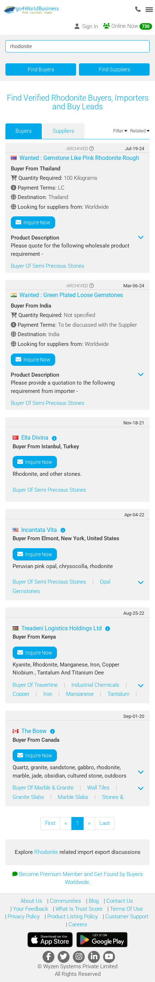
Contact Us (119, 901)
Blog (93, 901)
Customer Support (126, 916)
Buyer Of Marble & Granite (44, 787)
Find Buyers (41, 69)
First (50, 823)
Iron (48, 694)
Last (104, 823)
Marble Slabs (74, 797)
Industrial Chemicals (96, 685)
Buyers (23, 131)
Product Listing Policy (72, 916)
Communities (64, 901)
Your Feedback (30, 909)
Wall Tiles (99, 787)
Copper (22, 694)
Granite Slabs (29, 797)
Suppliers (63, 131)
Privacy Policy (23, 916)
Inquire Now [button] (35, 222)
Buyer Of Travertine (36, 685)
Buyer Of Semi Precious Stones (47, 266)
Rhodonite (46, 852)
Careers (77, 924)
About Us (31, 901)
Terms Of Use (125, 909)
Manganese (80, 694)
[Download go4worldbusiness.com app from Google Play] (102, 939)
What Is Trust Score (78, 909)
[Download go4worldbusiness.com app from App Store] (50, 939)
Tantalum (119, 694)
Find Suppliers (114, 69)
